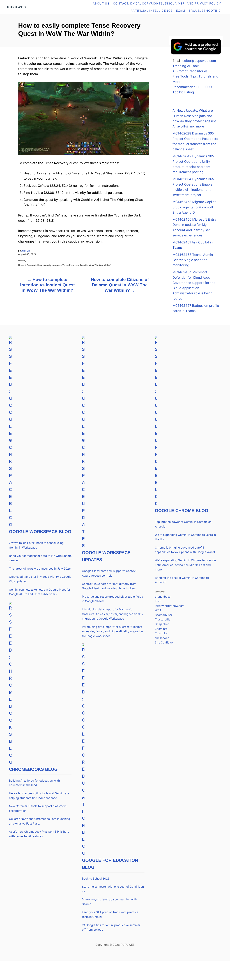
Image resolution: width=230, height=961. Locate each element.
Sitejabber (162, 624)
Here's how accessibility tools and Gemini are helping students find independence (39, 796)
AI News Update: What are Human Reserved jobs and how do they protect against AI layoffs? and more (194, 118)
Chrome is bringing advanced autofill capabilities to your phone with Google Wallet (185, 550)
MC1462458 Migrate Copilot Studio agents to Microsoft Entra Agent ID (194, 207)
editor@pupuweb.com (199, 61)
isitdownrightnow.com (169, 606)
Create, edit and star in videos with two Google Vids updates (40, 579)
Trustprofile (162, 619)
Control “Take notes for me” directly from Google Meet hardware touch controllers (109, 586)
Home (21, 265)
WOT (158, 610)
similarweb (162, 638)
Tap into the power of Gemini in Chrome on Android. (183, 524)
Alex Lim (25, 250)
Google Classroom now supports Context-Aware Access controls (110, 573)
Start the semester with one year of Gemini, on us (113, 889)
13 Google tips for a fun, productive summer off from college (111, 927)
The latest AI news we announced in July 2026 (40, 568)
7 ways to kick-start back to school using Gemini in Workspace (36, 545)
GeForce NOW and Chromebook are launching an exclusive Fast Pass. (39, 821)
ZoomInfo (161, 629)
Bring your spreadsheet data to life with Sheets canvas (40, 558)
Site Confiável (164, 642)
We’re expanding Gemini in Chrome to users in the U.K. (185, 537)
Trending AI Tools (185, 66)
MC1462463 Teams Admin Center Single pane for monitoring (192, 260)
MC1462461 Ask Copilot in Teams (192, 244)
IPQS (158, 601)
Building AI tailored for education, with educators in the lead (34, 783)
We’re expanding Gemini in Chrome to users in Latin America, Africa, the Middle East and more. (185, 565)
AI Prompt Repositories (190, 71)
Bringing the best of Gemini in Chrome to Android (182, 580)
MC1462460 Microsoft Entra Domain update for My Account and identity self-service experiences (194, 227)
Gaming (22, 260)
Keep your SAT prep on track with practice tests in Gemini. (110, 914)
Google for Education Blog (110, 864)
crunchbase (163, 596)
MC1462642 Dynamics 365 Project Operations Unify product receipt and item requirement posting (193, 164)
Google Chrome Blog (181, 510)
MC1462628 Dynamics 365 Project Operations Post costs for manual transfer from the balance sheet (195, 141)
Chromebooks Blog (33, 769)
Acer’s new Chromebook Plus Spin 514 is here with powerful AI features (39, 834)
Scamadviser (163, 615)
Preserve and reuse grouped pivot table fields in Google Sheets (112, 599)
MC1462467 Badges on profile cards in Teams (195, 308)
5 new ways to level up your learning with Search (109, 902)
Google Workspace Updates (106, 556)
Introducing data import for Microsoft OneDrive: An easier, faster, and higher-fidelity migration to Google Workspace (112, 614)
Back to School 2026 (96, 878)
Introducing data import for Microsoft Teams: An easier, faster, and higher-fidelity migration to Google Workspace (112, 631)
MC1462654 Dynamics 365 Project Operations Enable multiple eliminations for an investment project (193, 187)
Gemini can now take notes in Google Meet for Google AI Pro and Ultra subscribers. (39, 592)
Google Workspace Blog (40, 531)
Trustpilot (161, 633)
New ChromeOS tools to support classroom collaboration (37, 808)
